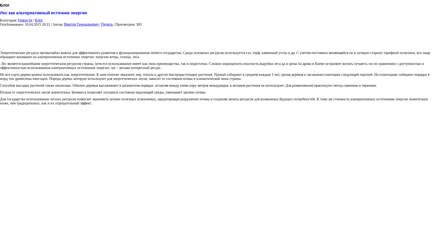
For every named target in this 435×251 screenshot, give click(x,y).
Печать (107, 24)
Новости (25, 20)
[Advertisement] (217, 37)
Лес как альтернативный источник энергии (43, 13)
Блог (39, 20)
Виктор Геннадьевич (81, 24)
